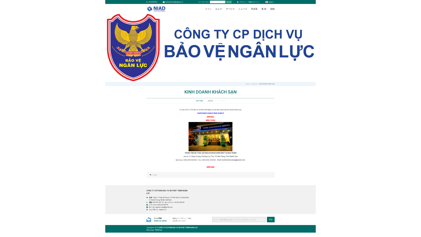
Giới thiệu (199, 101)
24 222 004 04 (179, 202)
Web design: (150, 230)
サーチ (229, 2)
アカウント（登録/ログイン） (249, 2)
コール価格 (221, 101)
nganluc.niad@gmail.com (164, 207)
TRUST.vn (158, 230)
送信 (271, 219)
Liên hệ (210, 101)
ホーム (248, 84)
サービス (254, 84)
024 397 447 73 (158, 202)
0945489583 (153, 2)
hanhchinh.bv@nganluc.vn (174, 2)
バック (154, 175)
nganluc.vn (162, 209)
